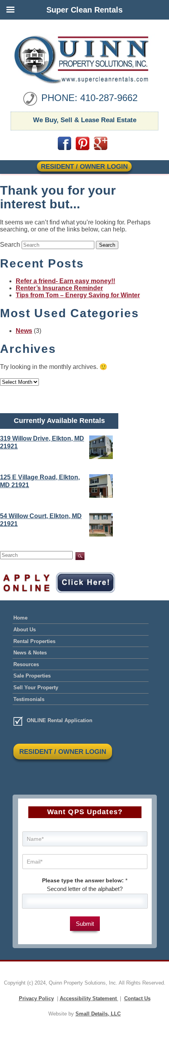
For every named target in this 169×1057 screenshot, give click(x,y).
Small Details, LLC (98, 1014)
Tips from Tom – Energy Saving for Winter (78, 295)
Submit (85, 923)
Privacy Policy (36, 998)
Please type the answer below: (84, 880)
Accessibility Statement (89, 998)
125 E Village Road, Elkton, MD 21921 (40, 481)
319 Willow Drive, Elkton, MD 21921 (42, 442)
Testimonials (28, 699)
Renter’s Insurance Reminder (59, 288)
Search (10, 244)
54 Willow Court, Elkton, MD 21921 (41, 520)
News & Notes (30, 653)
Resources (26, 664)
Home (20, 618)
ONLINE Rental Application (59, 720)
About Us (24, 629)
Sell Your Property (35, 687)
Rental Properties (34, 641)
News (24, 330)
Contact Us (137, 998)
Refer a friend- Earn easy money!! (65, 281)
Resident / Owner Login (84, 166)
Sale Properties (32, 676)
